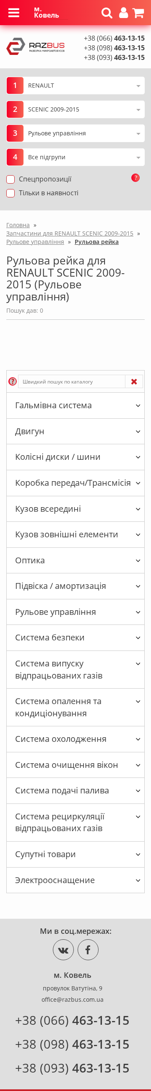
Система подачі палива (62, 790)
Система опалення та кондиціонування (58, 707)
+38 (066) (114, 38)
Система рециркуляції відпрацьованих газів (59, 822)
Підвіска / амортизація (60, 585)
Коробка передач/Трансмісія (73, 482)
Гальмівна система (53, 405)
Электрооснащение (55, 880)
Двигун (29, 431)
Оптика (30, 560)
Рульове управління (55, 611)
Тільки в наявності (48, 192)
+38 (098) (114, 47)
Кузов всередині (48, 508)
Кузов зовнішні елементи (66, 534)
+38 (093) (114, 57)
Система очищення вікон (66, 764)
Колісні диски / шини (58, 456)
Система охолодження (61, 738)
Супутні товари (45, 854)
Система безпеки (50, 637)
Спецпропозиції (45, 179)
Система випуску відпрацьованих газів (58, 669)
